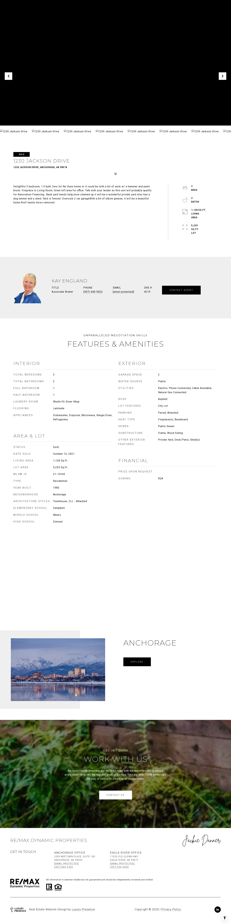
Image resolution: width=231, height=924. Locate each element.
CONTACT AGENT (181, 290)
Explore (137, 662)
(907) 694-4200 (119, 867)
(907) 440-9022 (93, 291)
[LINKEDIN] (217, 909)
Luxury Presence (83, 909)
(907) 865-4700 (63, 867)
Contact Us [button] (116, 795)
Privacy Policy (171, 909)
